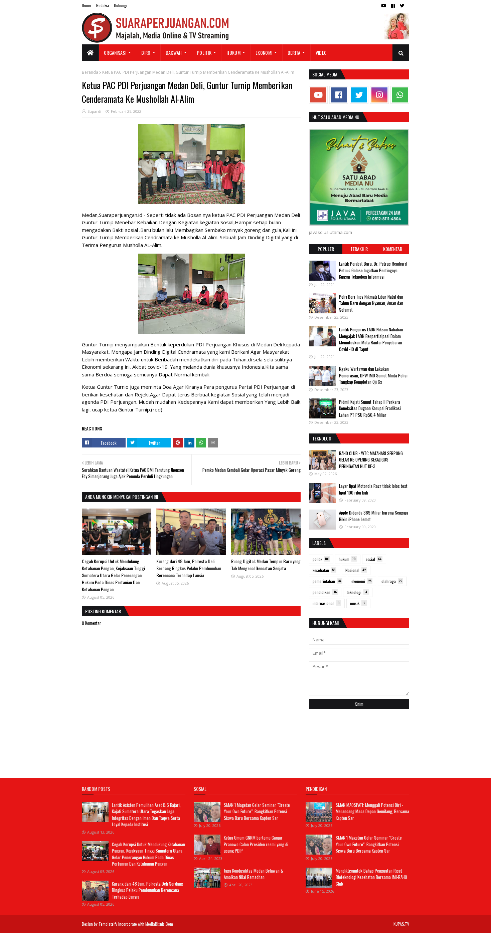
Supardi (94, 111)
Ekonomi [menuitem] (264, 52)
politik (321, 559)
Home (86, 5)
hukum (347, 559)
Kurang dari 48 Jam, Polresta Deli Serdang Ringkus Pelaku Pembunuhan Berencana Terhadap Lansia (188, 568)
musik (357, 603)
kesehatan (324, 570)
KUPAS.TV (401, 924)
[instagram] (379, 94)
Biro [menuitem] (145, 52)
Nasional (355, 570)
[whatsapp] (400, 94)
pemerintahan (327, 581)
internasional (326, 603)
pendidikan (325, 592)
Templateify (108, 924)
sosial (373, 559)
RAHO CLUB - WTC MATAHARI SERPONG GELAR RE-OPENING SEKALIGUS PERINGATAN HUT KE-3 (371, 460)
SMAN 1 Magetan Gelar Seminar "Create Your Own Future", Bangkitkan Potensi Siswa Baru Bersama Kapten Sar (257, 811)
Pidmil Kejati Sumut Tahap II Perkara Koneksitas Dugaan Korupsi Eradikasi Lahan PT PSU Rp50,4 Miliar (370, 408)
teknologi (357, 592)
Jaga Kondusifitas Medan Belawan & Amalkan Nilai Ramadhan (253, 874)
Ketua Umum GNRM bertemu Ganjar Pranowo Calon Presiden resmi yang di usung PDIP (256, 844)
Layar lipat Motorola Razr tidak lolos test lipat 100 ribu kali (373, 489)
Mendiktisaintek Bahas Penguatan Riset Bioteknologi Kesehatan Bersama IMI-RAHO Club (371, 877)
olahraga (391, 581)
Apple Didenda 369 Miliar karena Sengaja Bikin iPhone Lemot (373, 516)
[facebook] (392, 5)
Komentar (392, 248)
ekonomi (361, 581)
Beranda (90, 72)
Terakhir (359, 248)
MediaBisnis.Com (159, 924)
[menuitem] (90, 52)
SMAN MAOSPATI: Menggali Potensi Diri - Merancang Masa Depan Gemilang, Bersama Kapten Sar (372, 811)
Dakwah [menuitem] (174, 52)
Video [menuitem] (321, 52)
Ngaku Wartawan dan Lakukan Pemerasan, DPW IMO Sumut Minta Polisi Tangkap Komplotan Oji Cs (373, 375)
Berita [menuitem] (294, 52)
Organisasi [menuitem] (115, 52)
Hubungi (120, 5)
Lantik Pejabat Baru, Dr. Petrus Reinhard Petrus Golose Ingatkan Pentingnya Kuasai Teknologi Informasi (373, 270)
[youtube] (383, 5)
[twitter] (402, 5)
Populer (326, 248)
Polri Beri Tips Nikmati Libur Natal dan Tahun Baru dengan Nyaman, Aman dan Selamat (371, 303)
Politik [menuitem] (204, 52)
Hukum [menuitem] (233, 52)
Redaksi (102, 5)
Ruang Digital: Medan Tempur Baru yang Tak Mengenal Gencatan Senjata (266, 565)
